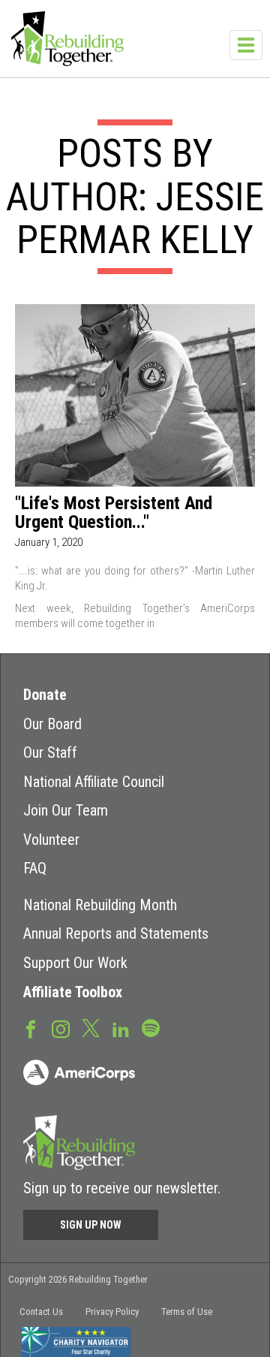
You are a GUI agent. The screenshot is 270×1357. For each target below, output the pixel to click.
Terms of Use (186, 1311)
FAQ (34, 868)
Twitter (91, 1027)
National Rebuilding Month (100, 905)
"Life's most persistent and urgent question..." (113, 513)
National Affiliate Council (93, 782)
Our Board (52, 724)
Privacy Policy (112, 1311)
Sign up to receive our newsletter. (121, 1188)
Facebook (31, 1028)
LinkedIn (121, 1028)
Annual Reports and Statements (115, 933)
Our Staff (50, 752)
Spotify (151, 1027)
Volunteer (51, 840)
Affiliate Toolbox (72, 992)
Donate (45, 695)
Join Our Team (65, 810)
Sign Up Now (91, 1225)
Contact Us (41, 1311)
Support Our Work (75, 963)
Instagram (61, 1028)
